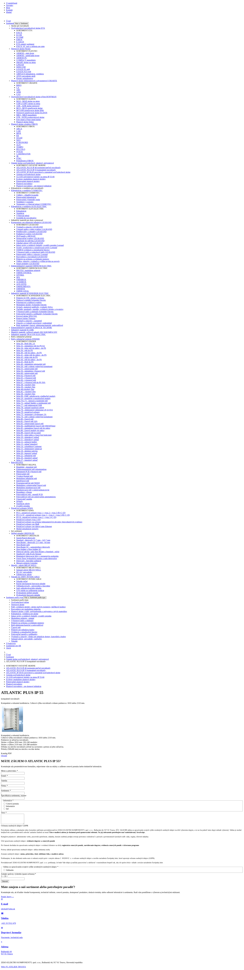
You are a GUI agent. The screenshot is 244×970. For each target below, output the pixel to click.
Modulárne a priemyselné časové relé (31, 485)
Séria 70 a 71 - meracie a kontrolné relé (32, 401)
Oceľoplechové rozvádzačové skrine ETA (28, 28)
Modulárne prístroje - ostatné (22, 618)
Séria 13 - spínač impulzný (27, 444)
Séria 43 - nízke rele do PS (27, 357)
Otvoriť (4, 756)
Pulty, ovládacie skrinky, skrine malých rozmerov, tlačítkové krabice (38, 607)
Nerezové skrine (17, 604)
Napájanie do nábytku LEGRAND (30, 241)
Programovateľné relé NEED (28, 483)
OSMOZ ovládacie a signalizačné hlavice (33, 250)
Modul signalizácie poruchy (27, 529)
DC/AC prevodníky (24, 572)
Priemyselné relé (22, 474)
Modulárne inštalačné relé (26, 478)
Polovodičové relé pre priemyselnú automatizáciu (36, 497)
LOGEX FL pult (23, 69)
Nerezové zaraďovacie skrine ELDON (31, 113)
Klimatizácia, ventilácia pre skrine (24, 614)
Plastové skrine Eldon (25, 122)
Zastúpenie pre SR (13, 646)
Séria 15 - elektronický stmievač (29, 449)
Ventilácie (20, 213)
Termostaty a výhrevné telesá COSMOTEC (33, 204)
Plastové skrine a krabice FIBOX (24, 124)
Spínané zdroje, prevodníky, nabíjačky (26, 639)
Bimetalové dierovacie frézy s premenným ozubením (37, 556)
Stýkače (19, 501)
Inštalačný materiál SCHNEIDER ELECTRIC (30, 293)
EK (17, 135)
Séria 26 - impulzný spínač (27, 458)
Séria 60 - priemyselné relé (27, 373)
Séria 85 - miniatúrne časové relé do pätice (33, 428)
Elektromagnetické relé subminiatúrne (31, 469)
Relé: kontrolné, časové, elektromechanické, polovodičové (39, 325)
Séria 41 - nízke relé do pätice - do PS (31, 355)
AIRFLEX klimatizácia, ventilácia (30, 74)
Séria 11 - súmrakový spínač (27, 440)
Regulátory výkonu (24, 492)
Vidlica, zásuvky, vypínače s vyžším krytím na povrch (37, 261)
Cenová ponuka (12, 804)
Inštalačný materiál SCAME (22, 330)
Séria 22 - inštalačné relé (26, 456)
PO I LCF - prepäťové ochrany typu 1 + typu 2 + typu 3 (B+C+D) (43, 515)
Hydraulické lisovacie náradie (28, 595)
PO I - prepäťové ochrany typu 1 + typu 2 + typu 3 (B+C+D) (40, 513)
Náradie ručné (22, 581)
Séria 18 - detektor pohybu (27, 451)
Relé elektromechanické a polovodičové (27, 625)
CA (17, 87)
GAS (18, 94)
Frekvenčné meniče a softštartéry (24, 634)
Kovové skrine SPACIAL (26, 316)
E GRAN (20, 42)
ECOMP (19, 37)
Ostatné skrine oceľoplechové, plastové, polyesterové (32, 163)
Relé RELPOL (17, 462)
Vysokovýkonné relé (24, 476)
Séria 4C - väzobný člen (26, 392)
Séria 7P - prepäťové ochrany (28, 412)
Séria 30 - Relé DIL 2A (25, 344)
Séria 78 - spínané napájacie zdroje (30, 408)
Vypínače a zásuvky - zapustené (29, 321)
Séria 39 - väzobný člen (25, 387)
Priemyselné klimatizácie (26, 197)
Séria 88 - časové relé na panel (28, 433)
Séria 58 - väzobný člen (25, 394)
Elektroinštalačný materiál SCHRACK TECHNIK (31, 328)
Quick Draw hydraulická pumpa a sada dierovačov (36, 558)
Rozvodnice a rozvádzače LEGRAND (31, 257)
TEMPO (19, 147)
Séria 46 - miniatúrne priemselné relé (31, 364)
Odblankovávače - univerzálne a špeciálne (33, 586)
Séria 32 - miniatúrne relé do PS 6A (30, 346)
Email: (4, 776)
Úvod (8, 21)
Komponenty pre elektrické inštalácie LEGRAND (31, 222)
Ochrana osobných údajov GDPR (14, 826)
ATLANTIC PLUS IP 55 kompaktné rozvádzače (36, 170)
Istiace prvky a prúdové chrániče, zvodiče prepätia (31, 616)
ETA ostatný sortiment (25, 44)
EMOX (19, 39)
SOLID (19, 138)
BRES (18, 85)
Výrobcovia (11, 643)
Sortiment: (6, 791)
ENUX (19, 33)
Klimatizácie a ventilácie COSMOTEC (27, 190)
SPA (18, 277)
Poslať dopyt (7, 897)
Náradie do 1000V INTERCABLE (25, 577)
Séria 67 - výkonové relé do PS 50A (30, 382)
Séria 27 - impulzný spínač (27, 460)
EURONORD (22, 142)
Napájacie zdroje (23, 504)
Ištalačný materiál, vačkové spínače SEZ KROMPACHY (34, 332)
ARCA (19, 129)
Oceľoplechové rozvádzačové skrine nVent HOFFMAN (33, 97)
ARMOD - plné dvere (25, 53)
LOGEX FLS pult (23, 71)
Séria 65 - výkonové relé (26, 378)
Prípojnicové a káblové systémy (29, 302)
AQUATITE (21, 284)
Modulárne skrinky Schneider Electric (31, 305)
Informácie (10, 806)
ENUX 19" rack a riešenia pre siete (30, 46)
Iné (7, 809)
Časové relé (16, 627)
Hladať (9, 12)
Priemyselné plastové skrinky (28, 181)
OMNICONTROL (24, 273)
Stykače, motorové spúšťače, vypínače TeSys (34, 307)
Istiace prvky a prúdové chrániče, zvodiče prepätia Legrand (40, 245)
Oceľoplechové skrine (20, 602)
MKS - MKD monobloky (26, 115)
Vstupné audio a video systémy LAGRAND (34, 229)
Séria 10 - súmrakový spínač (27, 437)
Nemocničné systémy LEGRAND (30, 238)
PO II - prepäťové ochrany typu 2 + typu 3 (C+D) (36, 517)
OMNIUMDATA (23, 286)
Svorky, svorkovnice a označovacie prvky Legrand (36, 248)
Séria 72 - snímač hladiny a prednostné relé (33, 403)
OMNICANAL (22, 291)
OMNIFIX (20, 289)
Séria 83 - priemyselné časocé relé (29, 424)
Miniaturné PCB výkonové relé (28, 472)
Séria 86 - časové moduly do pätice (30, 430)
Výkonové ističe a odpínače (22, 620)
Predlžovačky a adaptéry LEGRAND (31, 231)
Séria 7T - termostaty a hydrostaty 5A (31, 414)
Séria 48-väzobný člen (25, 389)
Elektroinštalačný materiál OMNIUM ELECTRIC (31, 266)
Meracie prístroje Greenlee (26, 563)
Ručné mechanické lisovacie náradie (30, 584)
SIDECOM (21, 67)
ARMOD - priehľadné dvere (27, 55)
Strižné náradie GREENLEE (22, 533)
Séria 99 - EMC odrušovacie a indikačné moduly (35, 396)
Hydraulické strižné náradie (27, 593)
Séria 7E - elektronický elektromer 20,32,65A (34, 410)
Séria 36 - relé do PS (24, 350)
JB (17, 156)
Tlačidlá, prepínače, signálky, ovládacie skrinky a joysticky (39, 309)
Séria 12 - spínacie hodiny (26, 442)
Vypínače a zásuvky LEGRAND (29, 227)
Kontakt (9, 10)
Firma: (4, 786)
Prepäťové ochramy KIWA (22, 508)
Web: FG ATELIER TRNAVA (13, 967)
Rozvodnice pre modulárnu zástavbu (26, 609)
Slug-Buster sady (23, 545)
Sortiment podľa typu (14, 597)
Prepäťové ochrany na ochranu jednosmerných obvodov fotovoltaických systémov (49, 522)
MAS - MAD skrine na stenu (28, 101)
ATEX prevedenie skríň (25, 76)
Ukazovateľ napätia (24, 499)
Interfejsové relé (22, 481)
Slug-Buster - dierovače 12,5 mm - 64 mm (33, 542)
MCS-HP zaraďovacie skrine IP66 (30, 110)
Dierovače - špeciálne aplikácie (28, 561)
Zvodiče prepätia (23, 506)
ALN (18, 145)
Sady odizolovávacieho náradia (28, 588)
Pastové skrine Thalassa (25, 318)
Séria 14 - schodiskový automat (28, 446)
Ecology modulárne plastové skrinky (31, 179)
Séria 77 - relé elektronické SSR (29, 405)
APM (18, 92)
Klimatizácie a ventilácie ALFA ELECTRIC (29, 206)
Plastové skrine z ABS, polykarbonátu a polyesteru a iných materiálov (39, 611)
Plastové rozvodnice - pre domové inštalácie (33, 186)
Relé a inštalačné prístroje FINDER (25, 339)
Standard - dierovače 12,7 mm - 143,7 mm (33, 540)
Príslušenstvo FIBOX (25, 161)
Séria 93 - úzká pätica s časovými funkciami (33, 435)
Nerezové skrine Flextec (21, 49)
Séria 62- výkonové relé (25, 376)
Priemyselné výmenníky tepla (28, 199)
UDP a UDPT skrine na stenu (28, 103)
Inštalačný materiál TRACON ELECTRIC (28, 334)
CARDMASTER (23, 154)
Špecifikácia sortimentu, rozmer (13, 795)
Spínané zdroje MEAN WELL (28, 570)
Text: (4, 813)
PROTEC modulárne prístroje (28, 270)
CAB (18, 131)
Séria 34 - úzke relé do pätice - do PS (31, 348)
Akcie (8, 648)
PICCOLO (20, 149)
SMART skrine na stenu (26, 62)
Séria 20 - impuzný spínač (26, 453)
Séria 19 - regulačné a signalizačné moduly (33, 398)
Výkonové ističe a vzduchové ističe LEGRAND (35, 252)
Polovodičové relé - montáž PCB (29, 494)
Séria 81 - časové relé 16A (26, 421)
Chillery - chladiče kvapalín (27, 195)
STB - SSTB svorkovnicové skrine (30, 117)
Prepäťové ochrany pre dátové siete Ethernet (34, 526)
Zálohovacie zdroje (24, 574)
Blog (8, 8)
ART (18, 90)
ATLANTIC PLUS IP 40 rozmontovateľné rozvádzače (38, 167)
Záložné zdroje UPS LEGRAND (29, 243)
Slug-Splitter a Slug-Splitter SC (28, 549)
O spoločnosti (11, 3)
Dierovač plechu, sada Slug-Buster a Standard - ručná (37, 552)
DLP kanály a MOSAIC (26, 236)
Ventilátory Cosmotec (25, 202)
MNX (18, 133)
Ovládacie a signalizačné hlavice (24, 632)
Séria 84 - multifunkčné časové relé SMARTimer (35, 426)
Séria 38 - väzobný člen (25, 385)
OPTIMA (20, 275)
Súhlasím (9, 870)
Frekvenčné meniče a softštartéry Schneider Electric (37, 314)
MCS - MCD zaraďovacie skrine (29, 108)
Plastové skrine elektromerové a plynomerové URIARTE (34, 81)
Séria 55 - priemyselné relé (27, 369)
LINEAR (20, 65)
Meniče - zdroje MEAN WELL (24, 565)
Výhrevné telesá (22, 215)
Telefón (4, 781)
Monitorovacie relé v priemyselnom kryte (32, 490)
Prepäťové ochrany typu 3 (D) (28, 520)
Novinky (9, 5)
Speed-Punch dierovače (25, 538)
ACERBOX (21, 282)
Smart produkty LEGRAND (27, 264)
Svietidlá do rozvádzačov (26, 218)
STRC (18, 158)
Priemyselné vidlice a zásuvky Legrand (32, 254)
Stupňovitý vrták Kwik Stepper (28, 554)
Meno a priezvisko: (9, 771)
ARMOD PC (21, 58)
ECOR (19, 35)
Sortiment (10, 23)
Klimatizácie (21, 211)
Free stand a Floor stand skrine (28, 119)
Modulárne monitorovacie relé (28, 488)
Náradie (14, 641)
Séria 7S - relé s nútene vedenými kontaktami (34, 417)
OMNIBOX (21, 280)
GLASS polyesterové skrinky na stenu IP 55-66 (35, 177)
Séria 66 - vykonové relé (26, 380)
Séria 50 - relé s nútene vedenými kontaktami (34, 366)
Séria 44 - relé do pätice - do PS (29, 360)
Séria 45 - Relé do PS (25, 362)
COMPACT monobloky (26, 60)
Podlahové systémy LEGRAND (29, 234)
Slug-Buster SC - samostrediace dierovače (33, 547)
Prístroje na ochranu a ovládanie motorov (32, 259)
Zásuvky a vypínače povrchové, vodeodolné (34, 323)
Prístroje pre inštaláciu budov (22, 630)
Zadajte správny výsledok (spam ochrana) (18, 874)
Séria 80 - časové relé (24, 419)
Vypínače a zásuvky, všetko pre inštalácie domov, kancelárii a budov (38, 636)
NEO (18, 140)
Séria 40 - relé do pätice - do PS (29, 353)
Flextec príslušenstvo (24, 78)
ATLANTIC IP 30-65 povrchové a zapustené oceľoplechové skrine (43, 172)
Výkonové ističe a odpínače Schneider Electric (35, 312)
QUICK (19, 151)
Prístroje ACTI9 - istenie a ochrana (30, 298)
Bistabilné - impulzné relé (26, 467)
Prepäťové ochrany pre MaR (27, 524)
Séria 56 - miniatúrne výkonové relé (30, 371)
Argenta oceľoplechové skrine (28, 174)
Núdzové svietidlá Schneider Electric (31, 300)
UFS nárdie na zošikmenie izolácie (30, 590)
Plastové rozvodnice (24, 183)
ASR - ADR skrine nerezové (27, 106)
